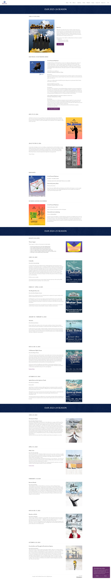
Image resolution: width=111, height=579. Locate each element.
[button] (74, 2)
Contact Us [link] (98, 2)
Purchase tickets (31, 465)
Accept (105, 575)
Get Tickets (60, 44)
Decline (97, 575)
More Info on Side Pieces (53, 108)
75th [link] (70, 2)
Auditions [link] (79, 2)
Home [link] (67, 2)
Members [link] (88, 2)
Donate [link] (93, 2)
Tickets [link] (84, 2)
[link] (4, 2)
